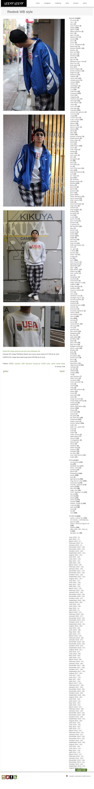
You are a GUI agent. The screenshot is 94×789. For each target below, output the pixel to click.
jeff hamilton (74, 226)
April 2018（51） (75, 658)
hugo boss (73, 206)
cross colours (75, 119)
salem (72, 391)
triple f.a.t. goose (76, 427)
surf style (73, 412)
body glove (74, 65)
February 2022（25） (77, 567)
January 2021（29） (76, 592)
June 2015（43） (75, 725)
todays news (74, 421)
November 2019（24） (77, 620)
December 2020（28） (77, 594)
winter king (74, 447)
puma (72, 361)
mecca (72, 294)
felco (72, 157)
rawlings (73, 367)
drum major (74, 140)
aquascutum (74, 37)
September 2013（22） (77, 766)
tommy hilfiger (75, 423)
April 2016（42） (75, 705)
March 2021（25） (76, 588)
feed (15, 777)
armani (72, 39)
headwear (73, 473)
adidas (72, 28)
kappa (72, 237)
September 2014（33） (77, 742)
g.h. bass (73, 176)
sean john (73, 395)
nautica (72, 312)
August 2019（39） (76, 626)
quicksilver (74, 363)
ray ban (72, 369)
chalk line (73, 91)
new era (73, 316)
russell (72, 386)
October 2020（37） (76, 598)
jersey (72, 475)
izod (71, 215)
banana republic (75, 48)
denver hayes (74, 127)
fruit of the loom (75, 168)
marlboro (73, 288)
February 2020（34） (77, 614)
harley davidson (75, 196)
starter (72, 408)
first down (73, 164)
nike (71, 318)
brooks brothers (75, 71)
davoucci (73, 125)
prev (5, 371)
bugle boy (73, 73)
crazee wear (74, 118)
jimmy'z (72, 230)
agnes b (73, 29)
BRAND (11, 363)
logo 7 (72, 268)
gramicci (73, 191)
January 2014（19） (76, 758)
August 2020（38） (76, 602)
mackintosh (74, 281)
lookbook (58, 3)
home (38, 3)
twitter (7, 777)
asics (72, 41)
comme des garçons (77, 112)
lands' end (73, 254)
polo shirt (73, 488)
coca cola (73, 106)
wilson (72, 444)
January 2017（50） (76, 687)
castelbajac (74, 86)
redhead (73, 371)
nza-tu (72, 322)
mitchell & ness (75, 305)
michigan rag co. (76, 298)
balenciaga (74, 46)
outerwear (73, 483)
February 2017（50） (77, 685)
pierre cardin (74, 348)
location (75, 3)
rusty (72, 388)
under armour (74, 434)
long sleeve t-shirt (76, 481)
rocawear (73, 380)
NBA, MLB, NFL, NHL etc (79, 529)
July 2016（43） (75, 699)
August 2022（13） (76, 555)
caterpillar (73, 88)
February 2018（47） (77, 661)
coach (72, 104)
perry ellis (73, 342)
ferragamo (73, 159)
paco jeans (74, 331)
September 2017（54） (77, 671)
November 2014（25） (77, 738)
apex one (73, 35)
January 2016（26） (76, 711)
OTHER (43, 363)
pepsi (72, 341)
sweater (73, 501)
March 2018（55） (76, 659)
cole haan (73, 108)
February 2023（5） (76, 543)
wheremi (73, 442)
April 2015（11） (75, 729)
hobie (72, 202)
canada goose (75, 80)
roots (72, 384)
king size (73, 243)
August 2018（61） (76, 650)
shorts (72, 500)
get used (73, 179)
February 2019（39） (77, 638)
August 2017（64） (76, 673)
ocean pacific (74, 324)
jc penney (73, 224)
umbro (72, 432)
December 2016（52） (77, 689)
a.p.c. (72, 22)
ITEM (23, 363)
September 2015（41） (77, 719)
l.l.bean (72, 251)
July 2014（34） (75, 746)
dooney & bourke (76, 136)
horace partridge (75, 204)
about (85, 3)
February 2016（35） (77, 709)
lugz (71, 275)
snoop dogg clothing (77, 401)
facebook (11, 777)
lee (71, 258)
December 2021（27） (77, 571)
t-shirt (72, 505)
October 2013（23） (76, 764)
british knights (75, 69)
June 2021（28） (75, 583)
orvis (72, 327)
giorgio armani (75, 181)
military (72, 527)
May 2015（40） (75, 727)
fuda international (76, 172)
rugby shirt (74, 490)
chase (72, 95)
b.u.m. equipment (76, 44)
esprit (72, 153)
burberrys (73, 74)
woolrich (73, 449)
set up (72, 494)
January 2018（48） (76, 663)
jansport (73, 222)
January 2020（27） (76, 616)
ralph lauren (74, 365)
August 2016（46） (76, 697)
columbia (73, 110)
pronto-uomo (74, 357)
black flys (73, 63)
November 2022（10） (77, 549)
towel (72, 509)
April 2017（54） (75, 681)
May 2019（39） (75, 632)
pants (48, 363)
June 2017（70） (75, 677)
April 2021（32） (75, 586)
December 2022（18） (77, 547)
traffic (72, 425)
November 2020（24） (77, 596)
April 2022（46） (75, 563)
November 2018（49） (77, 644)
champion (17, 363)
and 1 (72, 33)
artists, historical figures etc (79, 523)
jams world (74, 221)
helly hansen (74, 200)
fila (71, 161)
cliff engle (73, 101)
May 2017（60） (75, 679)
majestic (73, 284)
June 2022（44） (75, 559)
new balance (74, 314)
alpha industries (75, 31)
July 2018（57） (75, 652)
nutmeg (72, 320)
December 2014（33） (77, 736)
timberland (73, 419)
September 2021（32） (77, 577)
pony (72, 352)
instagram (47, 3)
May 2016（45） (75, 703)
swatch (72, 414)
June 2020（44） (75, 606)
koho (72, 247)
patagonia (73, 333)
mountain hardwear (76, 311)
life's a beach (74, 262)
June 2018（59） (75, 654)
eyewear (73, 470)
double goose (74, 138)
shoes (72, 498)
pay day (73, 335)
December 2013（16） (77, 760)
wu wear (73, 453)
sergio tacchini (75, 399)
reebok (53, 363)
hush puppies (74, 209)
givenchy (73, 187)
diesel (72, 131)
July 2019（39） (75, 628)
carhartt (73, 82)
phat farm (73, 344)
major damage (75, 286)
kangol (72, 236)
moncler (73, 307)
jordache (73, 232)
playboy (73, 350)
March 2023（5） (75, 541)
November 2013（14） (77, 762)
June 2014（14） (75, 748)
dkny (72, 133)
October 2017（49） (76, 669)
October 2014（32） (76, 740)
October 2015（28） (76, 717)
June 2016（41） (75, 701)
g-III (71, 174)
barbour (72, 50)
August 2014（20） (76, 744)
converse (73, 114)
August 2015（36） (76, 721)
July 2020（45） (75, 604)
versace (73, 438)
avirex (72, 43)
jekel (71, 228)
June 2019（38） (75, 630)
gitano (72, 185)
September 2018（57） (77, 648)
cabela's (73, 76)
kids (71, 477)
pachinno (73, 329)
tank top (73, 507)
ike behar (73, 213)
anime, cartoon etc (76, 518)
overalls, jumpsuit (76, 485)
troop (72, 429)
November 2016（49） (77, 691)
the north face (75, 417)
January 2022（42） (76, 569)
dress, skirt (74, 468)
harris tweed (74, 198)
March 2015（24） (76, 731)
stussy (72, 410)
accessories (74, 462)
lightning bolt (74, 264)
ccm (71, 89)
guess (72, 194)
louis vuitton (74, 273)
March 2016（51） (76, 707)
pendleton (73, 339)
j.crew (72, 217)
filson (72, 163)
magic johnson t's (76, 283)
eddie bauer (74, 146)
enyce (72, 148)
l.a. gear (73, 249)
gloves (72, 471)
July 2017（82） (75, 675)
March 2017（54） (76, 683)
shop (67, 3)
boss (72, 67)
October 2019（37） (76, 622)
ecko (72, 144)
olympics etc (36, 363)
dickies (72, 129)
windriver (73, 446)
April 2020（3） (75, 610)
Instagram (3, 777)
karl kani (73, 239)
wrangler (73, 451)
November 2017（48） (77, 667)
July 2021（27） (75, 581)
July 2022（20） (75, 557)
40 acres (73, 20)
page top (81, 770)
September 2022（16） (77, 553)
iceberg (72, 211)
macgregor (74, 277)
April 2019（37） (75, 634)
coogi (72, 116)
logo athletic (74, 269)
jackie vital (74, 219)
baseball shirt (74, 466)
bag (71, 464)
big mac (73, 59)
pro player (73, 356)
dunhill (72, 142)
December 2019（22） (77, 618)
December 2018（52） (77, 642)
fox (71, 166)
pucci (72, 359)
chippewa (73, 97)
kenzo (72, 241)
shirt (71, 496)
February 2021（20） (77, 590)
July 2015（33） (75, 723)
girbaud (72, 183)
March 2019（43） (76, 636)
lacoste (72, 253)
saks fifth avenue (76, 389)
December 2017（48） (77, 665)
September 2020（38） (77, 600)
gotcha (72, 189)
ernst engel (74, 149)
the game (73, 416)
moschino (73, 309)
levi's (72, 260)
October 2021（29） (76, 575)
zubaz (72, 457)
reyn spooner (74, 376)
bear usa (73, 52)
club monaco (74, 103)
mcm (72, 292)
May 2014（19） (75, 750)
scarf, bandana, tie (76, 492)
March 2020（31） (76, 612)
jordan (72, 234)
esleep (72, 151)
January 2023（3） (76, 545)
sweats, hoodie (60, 363)
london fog (73, 271)
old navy (73, 326)
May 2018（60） (75, 656)
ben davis (73, 54)
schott (72, 393)
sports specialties (76, 406)
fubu (71, 170)
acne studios (74, 26)
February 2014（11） (77, 756)
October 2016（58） (76, 693)
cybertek (73, 121)
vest (71, 513)
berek (72, 58)
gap (71, 178)
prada (72, 354)
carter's (72, 84)
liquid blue (73, 266)
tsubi (72, 431)
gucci (72, 193)
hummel (73, 208)
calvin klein (74, 78)
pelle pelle (73, 337)
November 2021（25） (77, 573)
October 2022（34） (76, 551)
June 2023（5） (75, 537)
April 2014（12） (75, 752)
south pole (73, 403)
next (62, 371)
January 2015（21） (76, 734)
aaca (72, 24)
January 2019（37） (76, 640)
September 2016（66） (77, 695)
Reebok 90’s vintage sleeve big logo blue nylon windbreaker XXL (21, 351)
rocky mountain (75, 382)
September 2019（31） (77, 624)
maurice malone (75, 290)
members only (75, 296)
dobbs (72, 134)
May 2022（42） (75, 561)
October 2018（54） (76, 646)
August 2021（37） (76, 579)
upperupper (74, 436)
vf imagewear (74, 440)
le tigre (72, 256)
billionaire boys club (77, 61)
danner (72, 123)
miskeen (73, 303)
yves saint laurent (76, 455)
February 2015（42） (77, 732)
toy (71, 511)
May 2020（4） (74, 608)
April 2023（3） (75, 539)
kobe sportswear (76, 245)
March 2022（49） (76, 565)
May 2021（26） (75, 585)
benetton (73, 56)
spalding (73, 404)
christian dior (74, 99)
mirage (72, 301)
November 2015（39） (77, 715)
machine (73, 279)
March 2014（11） (76, 754)
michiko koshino (75, 299)
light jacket (29, 363)
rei (71, 374)
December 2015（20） (77, 713)
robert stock (74, 378)
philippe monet (75, 346)
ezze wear (73, 155)
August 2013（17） (76, 768)
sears (72, 397)
